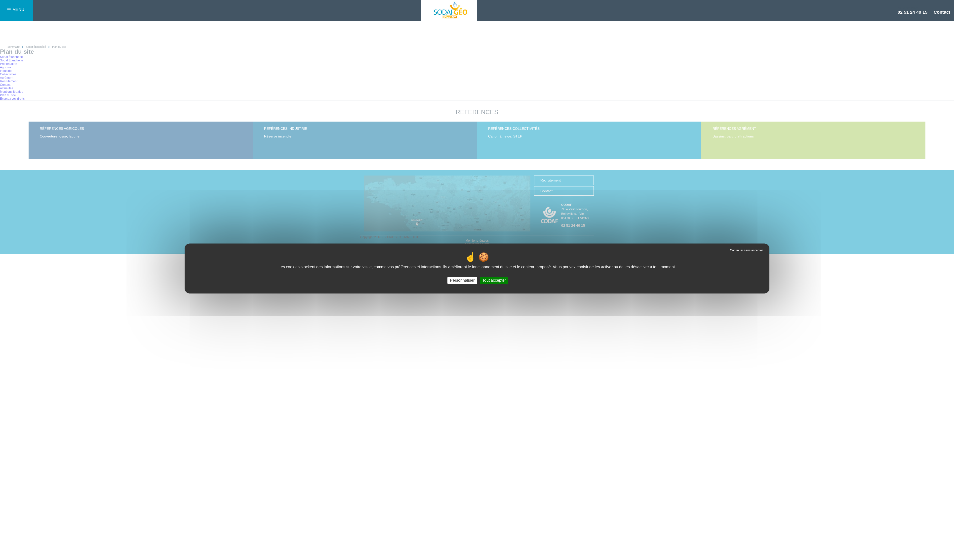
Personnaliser (462, 280)
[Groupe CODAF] (449, 10)
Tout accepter (494, 280)
